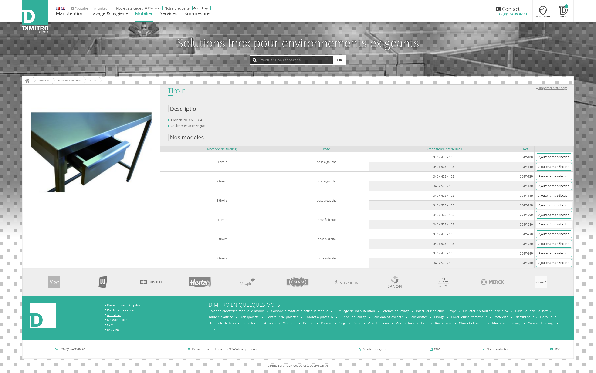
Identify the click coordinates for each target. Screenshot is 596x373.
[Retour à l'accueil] (35, 17)
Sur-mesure (197, 14)
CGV (110, 325)
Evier (425, 323)
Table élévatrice (221, 317)
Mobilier (144, 14)
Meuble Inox (405, 323)
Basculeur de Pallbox (531, 311)
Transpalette (249, 317)
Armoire (270, 323)
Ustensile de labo (222, 323)
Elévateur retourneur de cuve (486, 311)
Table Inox (250, 323)
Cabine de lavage (541, 323)
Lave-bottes (419, 317)
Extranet (113, 330)
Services (168, 14)
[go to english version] (58, 8)
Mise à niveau (378, 323)
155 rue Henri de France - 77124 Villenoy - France (224, 349)
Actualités (114, 315)
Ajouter (553, 157)
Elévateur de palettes (281, 317)
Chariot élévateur (472, 323)
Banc (357, 323)
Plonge (439, 317)
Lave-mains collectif (388, 317)
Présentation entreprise (123, 305)
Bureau (309, 323)
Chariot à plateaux (319, 317)
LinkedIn (103, 8)
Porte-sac (501, 317)
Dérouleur (548, 317)
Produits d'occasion (120, 310)
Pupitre (326, 323)
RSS (557, 349)
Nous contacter (118, 320)
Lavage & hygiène (109, 14)
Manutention (70, 14)
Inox (212, 329)
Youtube (81, 8)
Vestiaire (290, 323)
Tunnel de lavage (353, 317)
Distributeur (524, 317)
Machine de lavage (507, 323)
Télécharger (154, 8)
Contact (511, 11)
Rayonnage (443, 323)
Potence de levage (395, 311)
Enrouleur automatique (469, 317)
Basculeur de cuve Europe (436, 311)
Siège (343, 323)
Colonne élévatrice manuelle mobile (237, 311)
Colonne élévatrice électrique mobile (299, 311)
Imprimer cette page (552, 88)
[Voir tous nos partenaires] (54, 282)
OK (339, 60)
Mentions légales (374, 349)
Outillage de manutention (355, 311)
